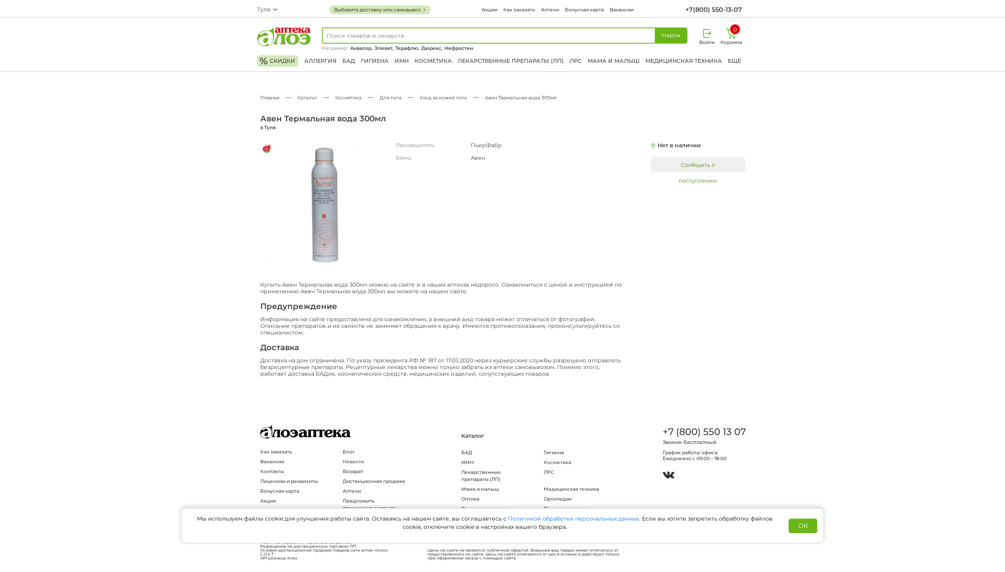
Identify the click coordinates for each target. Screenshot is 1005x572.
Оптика (470, 499)
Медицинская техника (683, 60)
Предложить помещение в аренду (369, 504)
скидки (277, 61)
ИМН (402, 60)
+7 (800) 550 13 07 (704, 431)
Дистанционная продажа (374, 481)
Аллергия (320, 60)
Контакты (272, 471)
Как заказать (519, 10)
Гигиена (375, 60)
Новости (353, 461)
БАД (348, 60)
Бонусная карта (584, 10)
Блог (349, 452)
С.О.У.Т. (267, 554)
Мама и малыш (614, 60)
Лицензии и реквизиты (289, 481)
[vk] (668, 476)
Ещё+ (736, 60)
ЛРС (576, 60)
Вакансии (622, 10)
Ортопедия (558, 499)
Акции (489, 10)
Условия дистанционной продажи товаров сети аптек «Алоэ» (324, 550)
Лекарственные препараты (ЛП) (511, 60)
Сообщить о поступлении (698, 166)
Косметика (433, 60)
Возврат (353, 471)
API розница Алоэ (278, 558)
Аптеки (550, 10)
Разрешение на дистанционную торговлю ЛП (308, 546)
